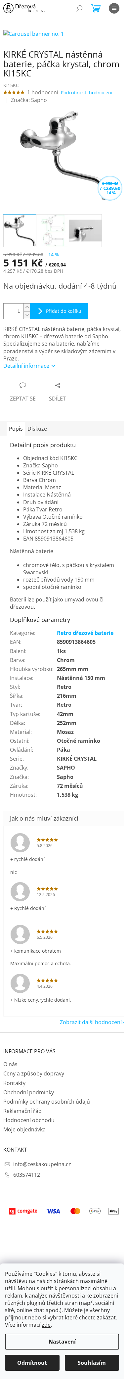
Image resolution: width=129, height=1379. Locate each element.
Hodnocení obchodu (29, 1120)
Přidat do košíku (63, 311)
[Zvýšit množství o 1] (26, 307)
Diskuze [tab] (37, 428)
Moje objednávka (24, 1129)
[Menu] (114, 8)
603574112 (26, 1174)
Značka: (29, 100)
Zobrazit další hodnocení (91, 1022)
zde (46, 1324)
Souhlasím (92, 1362)
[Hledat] (79, 8)
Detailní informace (26, 365)
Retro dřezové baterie (85, 633)
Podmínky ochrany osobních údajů (46, 1101)
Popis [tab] (16, 428)
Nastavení (62, 1341)
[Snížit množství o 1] (26, 315)
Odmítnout (32, 1362)
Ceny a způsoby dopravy (33, 1073)
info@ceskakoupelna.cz (42, 1164)
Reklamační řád (22, 1111)
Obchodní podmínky (28, 1092)
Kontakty (14, 1083)
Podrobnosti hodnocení (86, 92)
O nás (10, 1064)
